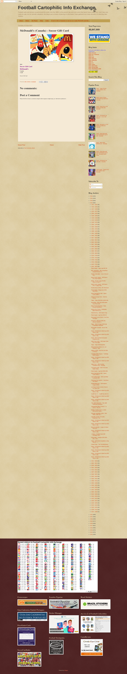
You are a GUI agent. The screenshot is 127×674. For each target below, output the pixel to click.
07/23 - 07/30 (94, 255)
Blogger (66, 670)
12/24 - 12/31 (94, 206)
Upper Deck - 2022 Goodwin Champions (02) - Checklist (98, 365)
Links (47, 21)
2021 (91, 516)
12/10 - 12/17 (94, 211)
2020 (91, 519)
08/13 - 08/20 (94, 248)
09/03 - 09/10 (94, 242)
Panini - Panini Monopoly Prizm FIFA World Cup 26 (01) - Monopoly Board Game (101, 153)
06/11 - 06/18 (94, 461)
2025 (91, 198)
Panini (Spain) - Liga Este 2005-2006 (99, 371)
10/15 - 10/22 (94, 228)
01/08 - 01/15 (94, 509)
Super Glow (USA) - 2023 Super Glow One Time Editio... (99, 342)
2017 (91, 525)
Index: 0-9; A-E (92, 53)
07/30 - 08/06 (94, 253)
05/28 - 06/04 (94, 465)
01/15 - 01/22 (94, 507)
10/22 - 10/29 (94, 226)
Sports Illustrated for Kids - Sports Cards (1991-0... (98, 374)
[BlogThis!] (42, 82)
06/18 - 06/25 (94, 266)
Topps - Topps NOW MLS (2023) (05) (99, 300)
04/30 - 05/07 (94, 474)
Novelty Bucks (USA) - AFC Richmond (100, 287)
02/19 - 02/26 (94, 496)
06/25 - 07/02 (94, 264)
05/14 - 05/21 (94, 469)
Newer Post (21, 145)
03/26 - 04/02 (94, 485)
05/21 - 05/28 (94, 467)
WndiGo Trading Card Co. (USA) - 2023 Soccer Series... (99, 410)
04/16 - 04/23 (94, 478)
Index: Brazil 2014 (93, 65)
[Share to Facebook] (45, 82)
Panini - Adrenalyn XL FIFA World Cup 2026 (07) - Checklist (102, 126)
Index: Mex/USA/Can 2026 (95, 68)
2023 (91, 202)
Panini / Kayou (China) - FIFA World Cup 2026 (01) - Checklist (102, 99)
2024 (91, 200)
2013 (91, 534)
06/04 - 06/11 (94, 463)
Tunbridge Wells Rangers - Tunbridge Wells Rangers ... (99, 354)
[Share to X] (43, 82)
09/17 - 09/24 (94, 237)
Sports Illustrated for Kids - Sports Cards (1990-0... (98, 294)
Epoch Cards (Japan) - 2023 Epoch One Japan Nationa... (99, 278)
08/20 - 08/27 (94, 246)
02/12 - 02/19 (94, 498)
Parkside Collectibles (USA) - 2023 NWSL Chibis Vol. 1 (99, 414)
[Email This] (40, 82)
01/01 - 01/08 (94, 511)
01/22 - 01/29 (94, 505)
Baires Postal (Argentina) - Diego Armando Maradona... (98, 306)
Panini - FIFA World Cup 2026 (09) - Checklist (101, 161)
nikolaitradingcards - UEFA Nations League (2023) (99, 384)
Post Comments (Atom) (29, 148)
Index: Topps (92, 64)
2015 (91, 530)
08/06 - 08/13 (94, 251)
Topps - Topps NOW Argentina (98, 344)
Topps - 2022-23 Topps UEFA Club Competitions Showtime (99, 325)
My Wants (34, 21)
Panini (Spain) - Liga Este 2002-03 (99, 315)
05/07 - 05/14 (94, 471)
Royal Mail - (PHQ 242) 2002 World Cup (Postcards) (99, 303)
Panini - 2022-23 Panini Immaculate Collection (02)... (99, 338)
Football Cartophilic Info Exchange (56, 7)
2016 (91, 527)
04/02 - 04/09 (94, 483)
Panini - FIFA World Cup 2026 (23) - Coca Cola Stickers (101, 117)
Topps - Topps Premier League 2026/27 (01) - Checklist (101, 90)
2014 (91, 532)
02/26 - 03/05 (94, 494)
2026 (91, 196)
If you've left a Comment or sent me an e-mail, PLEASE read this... (70, 21)
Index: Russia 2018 (93, 67)
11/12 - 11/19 (94, 220)
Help (41, 21)
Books (27, 21)
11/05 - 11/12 (94, 222)
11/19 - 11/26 (94, 217)
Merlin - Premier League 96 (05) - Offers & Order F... (98, 281)
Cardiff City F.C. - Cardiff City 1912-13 (99, 393)
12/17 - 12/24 (94, 209)
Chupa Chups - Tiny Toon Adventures (99, 444)
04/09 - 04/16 (94, 480)
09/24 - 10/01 (94, 235)
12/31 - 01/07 (94, 204)
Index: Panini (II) (93, 60)
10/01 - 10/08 (94, 233)
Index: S (91, 61)
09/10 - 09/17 (94, 240)
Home (21, 21)
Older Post (81, 145)
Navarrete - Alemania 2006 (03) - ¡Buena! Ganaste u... (98, 321)
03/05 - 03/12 (94, 491)
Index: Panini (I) (92, 58)
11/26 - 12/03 (94, 215)
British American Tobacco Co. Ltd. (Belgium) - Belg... (98, 347)
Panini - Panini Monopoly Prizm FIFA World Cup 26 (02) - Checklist (101, 135)
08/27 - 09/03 (94, 244)
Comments (93, 187)
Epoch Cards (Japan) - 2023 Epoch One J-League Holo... (99, 285)
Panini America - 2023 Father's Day (99, 312)
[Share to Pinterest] (47, 82)
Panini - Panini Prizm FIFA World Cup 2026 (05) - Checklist (102, 108)
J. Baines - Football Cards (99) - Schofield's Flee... (98, 434)
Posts (92, 184)
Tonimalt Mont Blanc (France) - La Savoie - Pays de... (99, 407)
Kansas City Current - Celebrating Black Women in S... (98, 310)
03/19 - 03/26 (94, 487)
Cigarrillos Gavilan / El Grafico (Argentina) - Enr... (98, 417)
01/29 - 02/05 (94, 502)
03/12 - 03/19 (94, 489)
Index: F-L (91, 55)
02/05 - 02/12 (94, 500)
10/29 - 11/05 (94, 224)
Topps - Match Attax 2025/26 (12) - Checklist (101, 143)
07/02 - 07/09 (94, 262)
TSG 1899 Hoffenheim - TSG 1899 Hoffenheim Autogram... (99, 403)
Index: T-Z (91, 63)
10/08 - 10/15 (94, 231)
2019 (91, 521)
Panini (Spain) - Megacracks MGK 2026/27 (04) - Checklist (102, 171)
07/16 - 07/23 (94, 257)
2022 (91, 514)
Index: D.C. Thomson (94, 54)
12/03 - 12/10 (94, 213)
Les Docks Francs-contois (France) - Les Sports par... (99, 387)
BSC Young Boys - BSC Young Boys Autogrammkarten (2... (99, 271)
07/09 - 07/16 (94, 259)
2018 (91, 523)
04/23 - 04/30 (94, 476)
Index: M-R (91, 57)
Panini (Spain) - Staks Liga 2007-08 (99, 268)
